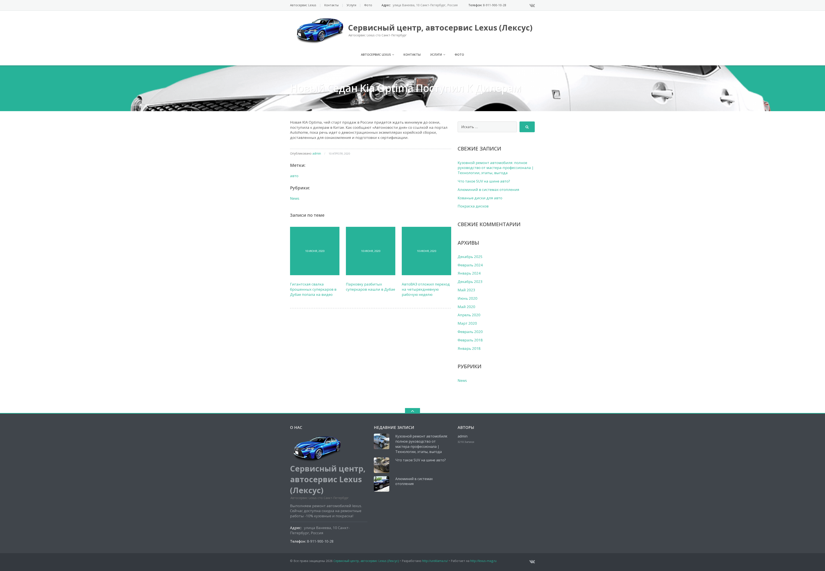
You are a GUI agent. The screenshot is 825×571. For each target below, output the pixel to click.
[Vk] (532, 5)
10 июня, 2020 (314, 251)
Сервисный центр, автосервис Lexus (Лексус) (366, 561)
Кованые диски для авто (480, 197)
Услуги (351, 5)
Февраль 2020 (470, 331)
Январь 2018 (469, 348)
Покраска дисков (473, 206)
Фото (368, 5)
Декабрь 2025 (470, 256)
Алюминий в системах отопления (488, 189)
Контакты (331, 5)
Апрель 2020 (469, 314)
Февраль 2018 (470, 340)
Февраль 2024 (470, 264)
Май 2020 (466, 306)
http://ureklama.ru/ (435, 561)
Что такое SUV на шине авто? (484, 181)
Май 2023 (466, 289)
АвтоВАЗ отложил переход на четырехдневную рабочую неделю (426, 289)
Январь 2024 (469, 273)
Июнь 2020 (467, 298)
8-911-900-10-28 (494, 5)
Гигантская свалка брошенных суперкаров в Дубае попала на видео (313, 289)
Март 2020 (467, 323)
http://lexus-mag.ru (483, 561)
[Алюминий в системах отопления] (381, 484)
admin (316, 153)
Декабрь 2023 (470, 281)
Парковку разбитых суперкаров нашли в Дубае (370, 287)
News (294, 198)
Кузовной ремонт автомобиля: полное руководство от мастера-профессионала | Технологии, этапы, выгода (496, 167)
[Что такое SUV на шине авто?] (381, 465)
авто (294, 175)
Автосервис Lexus (303, 5)
